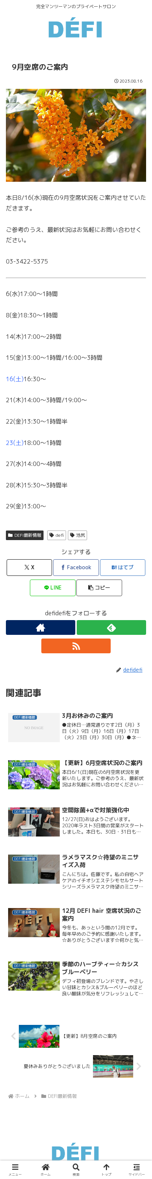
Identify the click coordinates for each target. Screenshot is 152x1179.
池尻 (80, 535)
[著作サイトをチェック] (40, 627)
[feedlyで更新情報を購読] (111, 627)
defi (60, 535)
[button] (99, 588)
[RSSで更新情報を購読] (76, 646)
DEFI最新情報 (27, 535)
